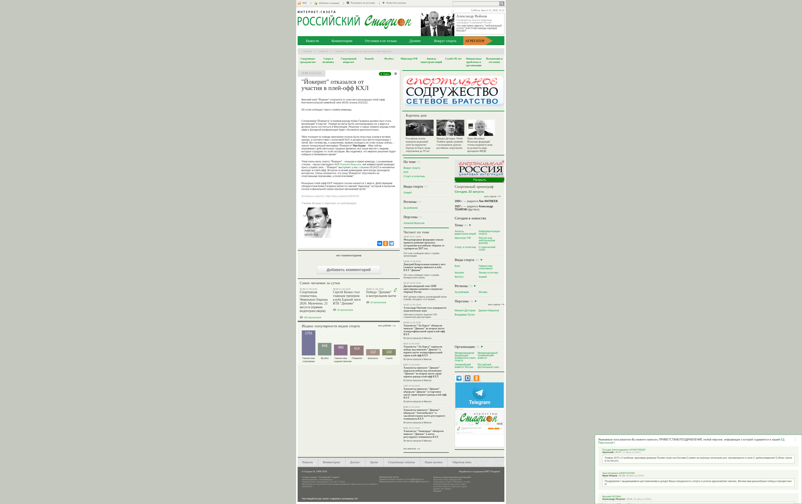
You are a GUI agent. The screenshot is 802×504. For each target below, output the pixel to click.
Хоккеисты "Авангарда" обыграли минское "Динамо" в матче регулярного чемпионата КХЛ (424, 434)
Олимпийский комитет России (464, 365)
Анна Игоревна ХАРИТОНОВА (618, 473)
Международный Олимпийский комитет (488, 355)
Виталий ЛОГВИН (611, 496)
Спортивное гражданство (308, 60)
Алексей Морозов (350, 164)
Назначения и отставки (494, 60)
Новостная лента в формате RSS (447, 479)
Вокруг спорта (445, 40)
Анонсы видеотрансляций (431, 60)
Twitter (449, 482)
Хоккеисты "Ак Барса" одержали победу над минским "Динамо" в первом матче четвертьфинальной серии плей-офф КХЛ (423, 351)
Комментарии (341, 40)
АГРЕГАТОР (474, 40)
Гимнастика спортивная (486, 267)
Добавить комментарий (349, 270)
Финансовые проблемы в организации (474, 62)
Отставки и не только (381, 40)
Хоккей (368, 58)
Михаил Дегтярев (465, 310)
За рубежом (410, 207)
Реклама (437, 491)
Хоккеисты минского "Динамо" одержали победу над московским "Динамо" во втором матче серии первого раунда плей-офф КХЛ (423, 372)
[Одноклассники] (385, 243)
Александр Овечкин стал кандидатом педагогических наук (425, 309)
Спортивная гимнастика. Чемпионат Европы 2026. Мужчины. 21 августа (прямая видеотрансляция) (314, 301)
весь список (490, 196)
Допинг (415, 40)
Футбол (389, 58)
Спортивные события (401, 462)
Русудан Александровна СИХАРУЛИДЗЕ (624, 449)
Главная (307, 51)
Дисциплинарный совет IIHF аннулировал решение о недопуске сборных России (423, 289)
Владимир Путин (465, 314)
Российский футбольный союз (488, 365)
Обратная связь (461, 462)
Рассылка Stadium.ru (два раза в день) (450, 486)
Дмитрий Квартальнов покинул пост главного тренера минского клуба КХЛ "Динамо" (425, 267)
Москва (483, 292)
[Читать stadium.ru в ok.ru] (479, 421)
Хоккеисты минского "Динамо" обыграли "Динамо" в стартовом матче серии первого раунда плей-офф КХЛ (425, 393)
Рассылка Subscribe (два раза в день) (449, 484)
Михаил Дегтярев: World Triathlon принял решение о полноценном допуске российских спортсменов (450, 143)
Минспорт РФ (409, 58)
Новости (312, 40)
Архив (374, 462)
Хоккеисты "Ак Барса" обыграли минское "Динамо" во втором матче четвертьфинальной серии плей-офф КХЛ (424, 330)
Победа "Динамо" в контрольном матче (381, 294)
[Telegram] (391, 243)
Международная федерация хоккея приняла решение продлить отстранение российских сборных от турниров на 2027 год (424, 244)
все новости (410, 448)
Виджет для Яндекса (442, 488)
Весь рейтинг (384, 325)
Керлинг (459, 272)
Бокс (457, 266)
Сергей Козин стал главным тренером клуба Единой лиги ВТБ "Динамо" (347, 297)
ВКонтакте (457, 482)
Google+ (467, 482)
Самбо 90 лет (453, 58)
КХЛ (406, 172)
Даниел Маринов (489, 310)
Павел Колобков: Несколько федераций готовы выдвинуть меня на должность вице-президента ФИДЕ (479, 145)
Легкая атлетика (488, 272)
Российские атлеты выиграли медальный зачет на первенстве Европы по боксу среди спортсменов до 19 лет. (418, 145)
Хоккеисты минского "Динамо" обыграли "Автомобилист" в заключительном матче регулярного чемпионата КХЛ (424, 414)
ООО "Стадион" (492, 471)
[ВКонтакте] (379, 243)
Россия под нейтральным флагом (487, 240)
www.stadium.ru (371, 484)
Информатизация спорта (489, 232)
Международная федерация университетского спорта (465, 356)
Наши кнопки (433, 462)
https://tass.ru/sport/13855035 (342, 196)
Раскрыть (479, 179)
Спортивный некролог (348, 60)
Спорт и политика (328, 60)
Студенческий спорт (487, 248)
